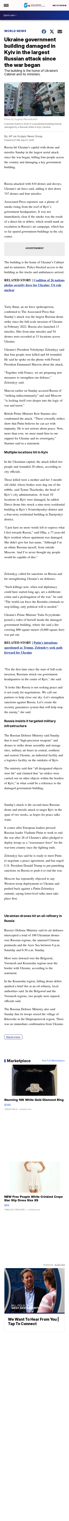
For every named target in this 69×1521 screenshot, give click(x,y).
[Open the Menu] (6, 5)
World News (15, 31)
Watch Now (59, 5)
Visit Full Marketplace (53, 1061)
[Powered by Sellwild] (59, 1265)
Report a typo (13, 1037)
